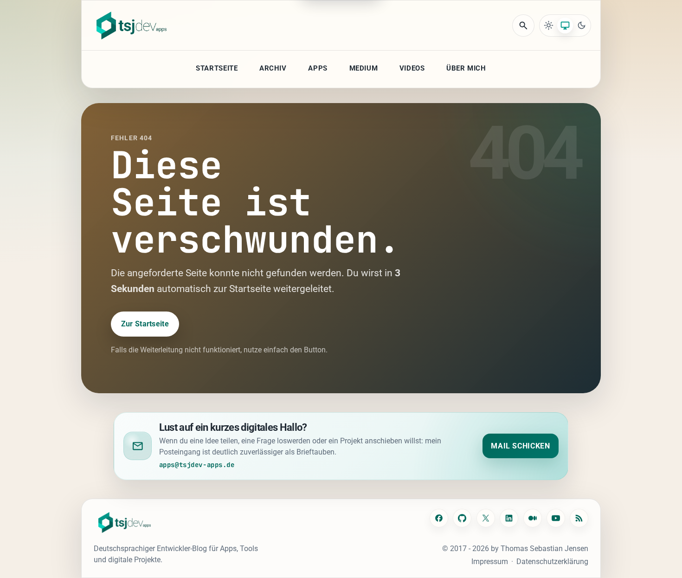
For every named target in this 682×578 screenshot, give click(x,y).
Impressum (489, 561)
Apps (317, 68)
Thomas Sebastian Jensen (544, 548)
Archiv (273, 68)
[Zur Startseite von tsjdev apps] (125, 522)
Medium (363, 68)
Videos (412, 68)
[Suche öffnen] (523, 25)
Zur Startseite (145, 323)
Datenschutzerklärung (552, 561)
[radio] (549, 25)
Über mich (466, 68)
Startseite (217, 68)
